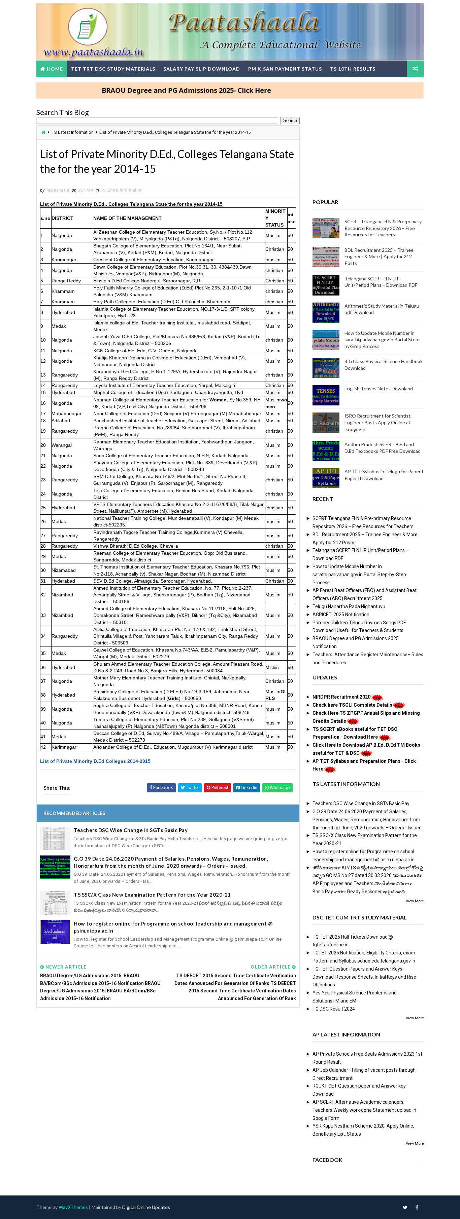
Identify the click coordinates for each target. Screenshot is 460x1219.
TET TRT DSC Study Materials (113, 69)
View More (415, 901)
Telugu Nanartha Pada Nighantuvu (349, 606)
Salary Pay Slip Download (201, 69)
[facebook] (417, 1207)
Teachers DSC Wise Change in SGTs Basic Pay (131, 830)
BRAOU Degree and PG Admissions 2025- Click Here (161, 90)
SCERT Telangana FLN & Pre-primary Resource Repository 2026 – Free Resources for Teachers (383, 228)
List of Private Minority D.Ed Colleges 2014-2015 (95, 761)
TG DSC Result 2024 (334, 1009)
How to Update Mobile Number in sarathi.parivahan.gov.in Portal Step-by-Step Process (382, 339)
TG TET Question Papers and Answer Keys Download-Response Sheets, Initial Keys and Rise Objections (364, 977)
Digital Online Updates (146, 1207)
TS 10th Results (352, 69)
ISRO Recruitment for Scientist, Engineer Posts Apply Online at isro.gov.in (378, 422)
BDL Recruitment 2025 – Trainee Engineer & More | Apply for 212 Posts (379, 256)
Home (55, 69)
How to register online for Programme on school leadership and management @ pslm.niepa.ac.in (173, 927)
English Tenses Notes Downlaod (378, 388)
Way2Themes (73, 1207)
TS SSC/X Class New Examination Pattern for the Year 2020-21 (152, 895)
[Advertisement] (168, 1068)
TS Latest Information (73, 132)
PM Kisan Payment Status (285, 69)
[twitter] (405, 1207)
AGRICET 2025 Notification (341, 614)
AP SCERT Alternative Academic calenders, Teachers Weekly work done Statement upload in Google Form (364, 1110)
